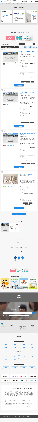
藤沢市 (10, 315)
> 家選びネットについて (30, 406)
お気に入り (30, 1)
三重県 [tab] (21, 247)
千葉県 (24, 344)
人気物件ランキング (31, 324)
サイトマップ (33, 416)
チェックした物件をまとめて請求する (19, 214)
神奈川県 (15, 344)
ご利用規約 (4, 416)
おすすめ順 (22, 44)
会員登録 (36, 1)
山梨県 (32, 347)
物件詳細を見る (19, 85)
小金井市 (14, 315)
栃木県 (15, 347)
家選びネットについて (9, 2)
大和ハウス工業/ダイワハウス (16, 3)
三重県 (21, 3)
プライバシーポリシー (10, 416)
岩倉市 (27, 315)
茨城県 (6, 347)
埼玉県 (32, 344)
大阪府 (6, 356)
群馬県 (24, 347)
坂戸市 (17, 315)
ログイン (34, 1)
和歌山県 (15, 359)
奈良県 (6, 359)
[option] (6, 16)
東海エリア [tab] (25, 242)
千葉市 (20, 315)
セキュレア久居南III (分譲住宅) (26, 174)
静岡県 (32, 367)
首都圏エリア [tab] (13, 242)
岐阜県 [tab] (17, 247)
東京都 (6, 344)
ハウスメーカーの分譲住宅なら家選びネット (6, 3)
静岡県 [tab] (26, 247)
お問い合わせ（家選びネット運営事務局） (24, 416)
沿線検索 (26, 1)
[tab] (16, 252)
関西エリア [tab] (19, 242)
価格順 (29, 44)
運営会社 (16, 416)
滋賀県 (32, 356)
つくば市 (24, 315)
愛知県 (6, 367)
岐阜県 (15, 367)
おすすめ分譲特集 (31, 325)
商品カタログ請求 (31, 326)
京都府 (24, 356)
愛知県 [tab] (12, 247)
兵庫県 (15, 356)
